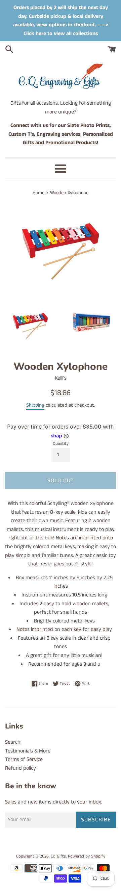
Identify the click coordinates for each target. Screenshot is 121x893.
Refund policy (20, 768)
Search (13, 742)
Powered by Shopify (86, 856)
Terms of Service (24, 759)
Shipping (35, 405)
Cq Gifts (58, 856)
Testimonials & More (27, 751)
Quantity (61, 443)
